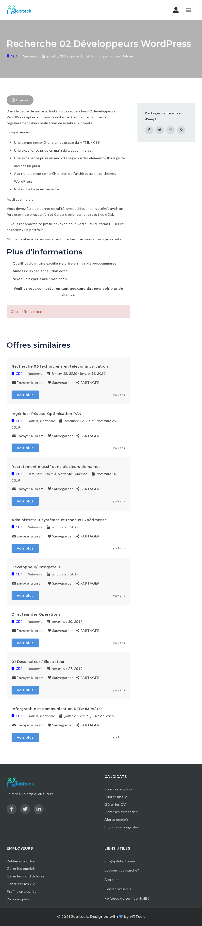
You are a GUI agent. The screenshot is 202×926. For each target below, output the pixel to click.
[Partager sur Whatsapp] (181, 130)
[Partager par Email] (170, 130)
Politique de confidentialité (127, 898)
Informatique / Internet (117, 56)
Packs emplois (18, 899)
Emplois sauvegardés (121, 827)
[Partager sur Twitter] (159, 130)
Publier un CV (115, 797)
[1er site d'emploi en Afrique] (22, 10)
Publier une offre (21, 861)
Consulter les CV (21, 884)
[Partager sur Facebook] (149, 130)
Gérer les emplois (21, 868)
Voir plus (25, 395)
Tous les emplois (118, 789)
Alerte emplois (116, 819)
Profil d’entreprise (22, 891)
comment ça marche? (121, 870)
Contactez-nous (117, 889)
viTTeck (137, 916)
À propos (111, 879)
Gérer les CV (115, 804)
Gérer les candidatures (26, 876)
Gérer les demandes (121, 812)
